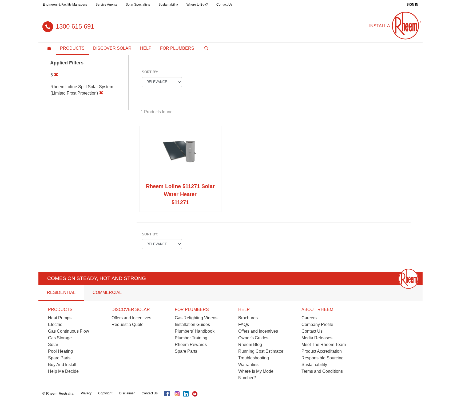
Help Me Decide (63, 371)
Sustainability (168, 4)
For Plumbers (177, 48)
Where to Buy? (197, 4)
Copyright (105, 393)
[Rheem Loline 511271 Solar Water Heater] (180, 155)
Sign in (412, 4)
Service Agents (106, 4)
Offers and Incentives (131, 318)
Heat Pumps (59, 318)
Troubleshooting (253, 358)
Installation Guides (192, 324)
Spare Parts (59, 358)
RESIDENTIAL (61, 292)
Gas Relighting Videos (196, 318)
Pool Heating (60, 351)
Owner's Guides (253, 338)
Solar (53, 344)
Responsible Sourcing (322, 358)
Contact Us (224, 4)
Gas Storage (60, 338)
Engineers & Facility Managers (65, 4)
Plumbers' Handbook (194, 331)
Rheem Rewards (191, 344)
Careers (309, 318)
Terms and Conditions (322, 371)
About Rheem (317, 309)
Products (72, 48)
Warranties (248, 364)
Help (146, 48)
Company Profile (317, 324)
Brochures (248, 318)
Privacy (86, 393)
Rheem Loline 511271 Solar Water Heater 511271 (180, 194)
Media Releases (316, 338)
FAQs (243, 324)
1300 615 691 (75, 26)
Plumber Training (191, 338)
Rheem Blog (250, 344)
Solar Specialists (138, 4)
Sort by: (150, 72)
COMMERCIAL (107, 292)
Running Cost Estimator (260, 351)
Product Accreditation (321, 351)
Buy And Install (62, 364)
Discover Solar (112, 48)
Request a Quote (128, 324)
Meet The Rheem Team (323, 344)
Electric (55, 324)
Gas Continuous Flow (68, 331)
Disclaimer (127, 393)
